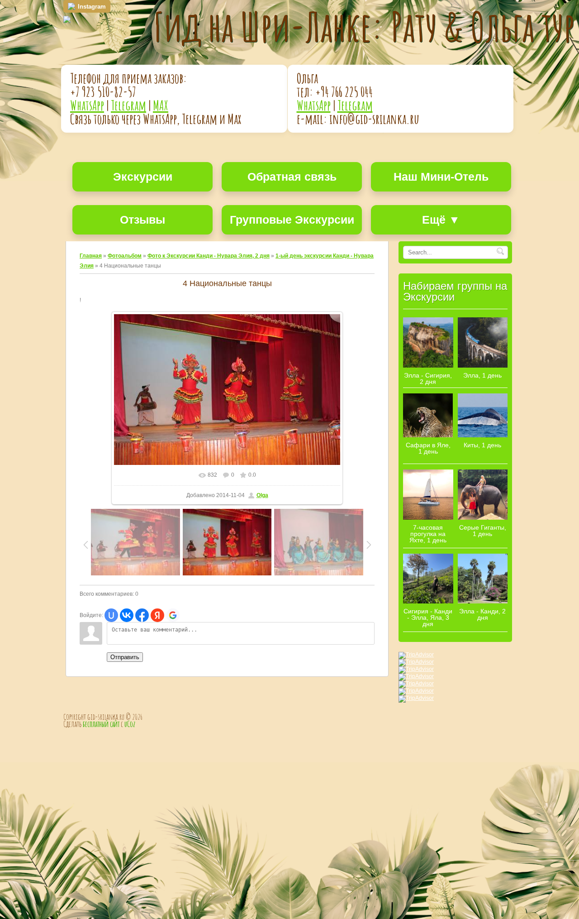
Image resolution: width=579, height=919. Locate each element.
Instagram (92, 6)
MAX (160, 105)
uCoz (129, 724)
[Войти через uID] (111, 615)
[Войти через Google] (173, 615)
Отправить (124, 657)
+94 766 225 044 (344, 91)
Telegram (128, 105)
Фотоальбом (125, 256)
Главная (91, 256)
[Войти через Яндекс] (157, 615)
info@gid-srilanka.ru (374, 118)
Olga (262, 495)
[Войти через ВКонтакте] (126, 615)
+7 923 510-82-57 (103, 91)
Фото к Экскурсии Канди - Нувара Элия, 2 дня (208, 256)
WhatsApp (87, 105)
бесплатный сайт (101, 724)
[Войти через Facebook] (142, 615)
